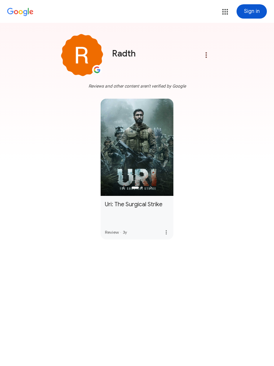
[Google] (20, 12)
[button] (225, 12)
